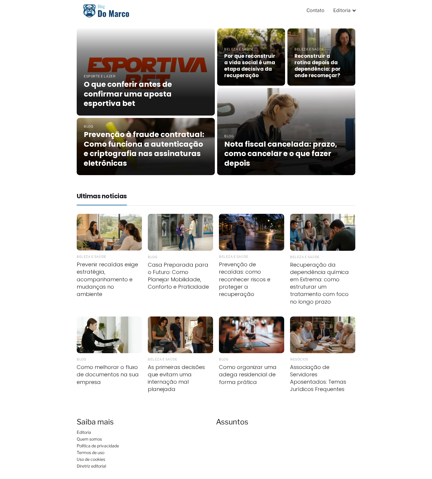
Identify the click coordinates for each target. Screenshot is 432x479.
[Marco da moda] (106, 9)
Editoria (342, 10)
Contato (315, 10)
